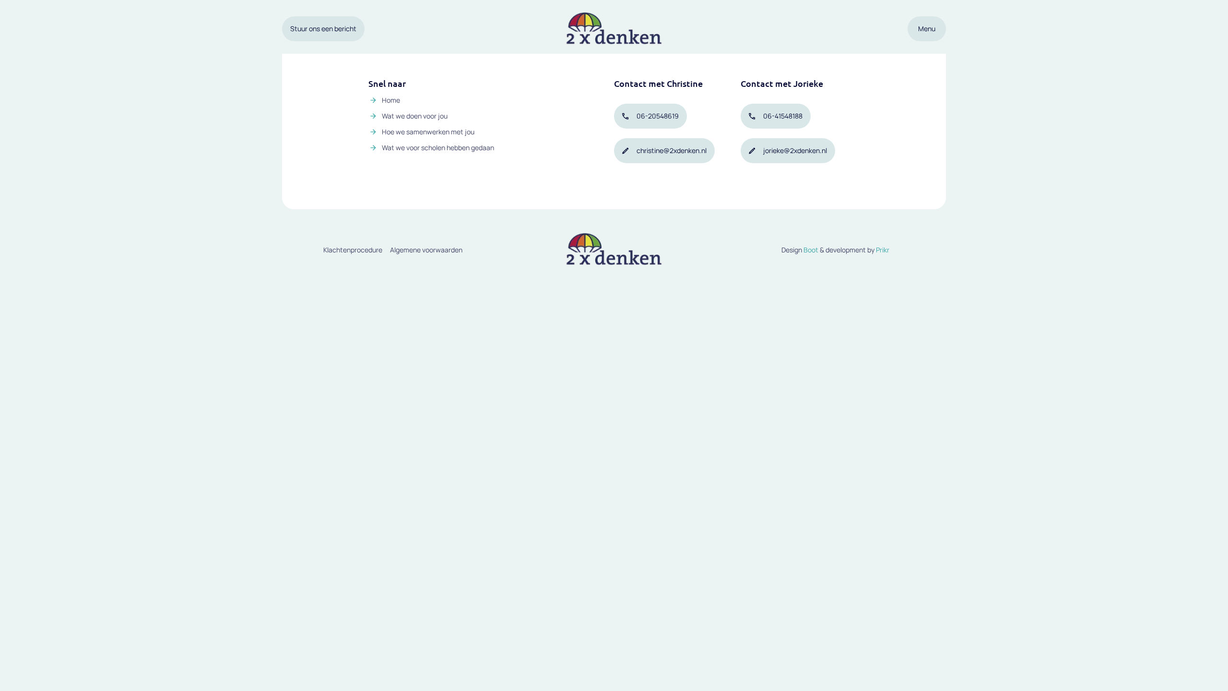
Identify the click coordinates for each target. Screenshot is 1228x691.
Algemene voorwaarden (426, 249)
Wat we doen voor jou (415, 115)
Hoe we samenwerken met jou (428, 131)
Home (391, 100)
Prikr (882, 249)
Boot (810, 249)
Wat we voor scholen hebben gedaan (438, 147)
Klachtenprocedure (352, 249)
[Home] (614, 29)
